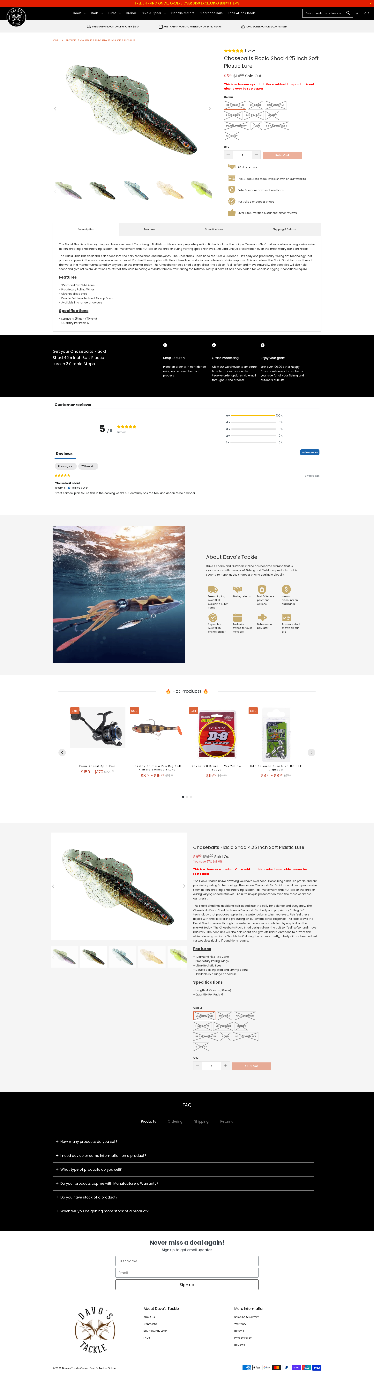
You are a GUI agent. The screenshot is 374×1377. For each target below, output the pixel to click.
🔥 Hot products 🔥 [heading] (187, 691)
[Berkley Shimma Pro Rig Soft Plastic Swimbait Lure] (157, 734)
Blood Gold (235, 105)
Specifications (214, 229)
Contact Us (150, 1324)
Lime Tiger (233, 115)
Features (149, 229)
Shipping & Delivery (246, 1317)
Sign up (187, 1284)
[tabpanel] (187, 488)
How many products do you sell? (88, 1141)
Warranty (240, 1324)
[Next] (209, 109)
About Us (149, 1317)
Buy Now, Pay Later (155, 1331)
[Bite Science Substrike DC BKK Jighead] (276, 734)
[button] (79, 13)
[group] (98, 744)
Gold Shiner (276, 105)
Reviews (239, 1345)
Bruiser (255, 105)
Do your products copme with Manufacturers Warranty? (109, 1183)
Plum (256, 126)
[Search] (348, 13)
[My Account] (357, 13)
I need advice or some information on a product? (103, 1155)
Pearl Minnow (236, 126)
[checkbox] (88, 466)
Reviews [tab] (65, 453)
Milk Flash (254, 115)
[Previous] (55, 109)
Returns (239, 1331)
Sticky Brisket (276, 126)
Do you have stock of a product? (88, 1197)
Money (272, 115)
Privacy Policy (242, 1338)
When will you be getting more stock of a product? (104, 1211)
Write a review (310, 452)
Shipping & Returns (284, 229)
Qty (226, 147)
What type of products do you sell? (91, 1169)
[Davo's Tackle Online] (16, 17)
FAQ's (147, 1338)
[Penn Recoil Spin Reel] (97, 734)
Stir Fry (232, 136)
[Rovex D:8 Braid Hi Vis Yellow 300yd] (216, 734)
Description (86, 229)
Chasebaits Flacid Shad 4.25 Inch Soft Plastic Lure (248, 847)
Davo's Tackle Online (75, 1368)
